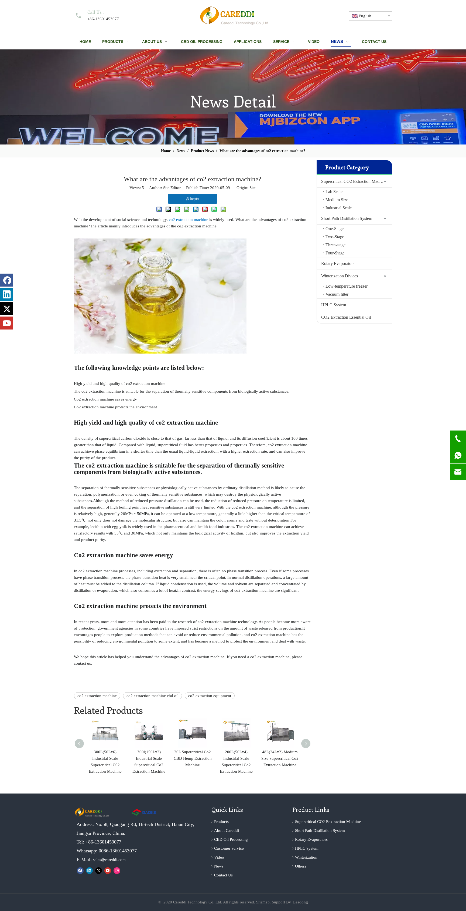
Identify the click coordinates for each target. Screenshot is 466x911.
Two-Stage (334, 236)
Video (219, 857)
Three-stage (335, 245)
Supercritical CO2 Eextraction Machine (328, 821)
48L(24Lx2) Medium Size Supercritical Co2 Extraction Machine (280, 758)
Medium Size (336, 199)
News (219, 866)
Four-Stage (334, 253)
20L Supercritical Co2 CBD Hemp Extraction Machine (193, 758)
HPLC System (333, 304)
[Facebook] (80, 870)
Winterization (306, 857)
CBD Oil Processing (231, 839)
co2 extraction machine (97, 696)
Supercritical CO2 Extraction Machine (353, 181)
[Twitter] (98, 870)
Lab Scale (333, 191)
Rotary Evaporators (337, 263)
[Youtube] (107, 870)
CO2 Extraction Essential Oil (346, 317)
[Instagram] (117, 870)
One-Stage (334, 228)
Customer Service (229, 848)
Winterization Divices (339, 276)
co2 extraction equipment (209, 696)
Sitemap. (263, 902)
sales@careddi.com (109, 860)
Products (221, 821)
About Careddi (226, 830)
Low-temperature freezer (346, 286)
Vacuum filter (336, 294)
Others (300, 866)
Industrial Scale (338, 208)
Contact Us (223, 875)
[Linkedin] (89, 870)
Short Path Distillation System (346, 218)
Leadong (300, 902)
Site (252, 188)
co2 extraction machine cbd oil (152, 696)
